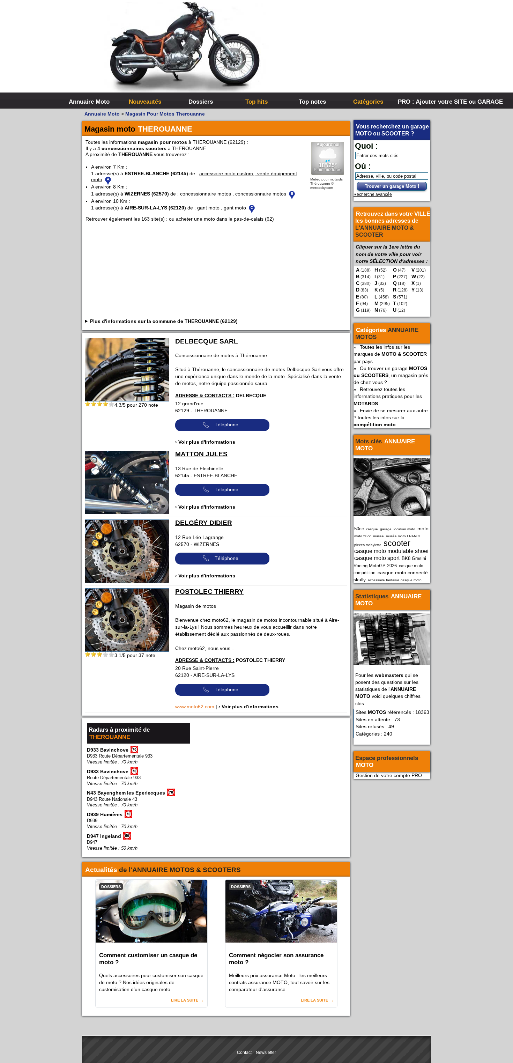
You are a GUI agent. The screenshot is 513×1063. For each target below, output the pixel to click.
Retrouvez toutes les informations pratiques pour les (388, 396)
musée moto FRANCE (403, 536)
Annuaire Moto (89, 101)
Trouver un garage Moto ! (392, 186)
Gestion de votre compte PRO (389, 775)
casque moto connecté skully (391, 576)
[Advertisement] (361, 52)
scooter (397, 543)
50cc (359, 528)
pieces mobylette (367, 545)
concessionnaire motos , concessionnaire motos (233, 194)
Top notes (312, 101)
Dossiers (200, 101)
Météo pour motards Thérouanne (326, 181)
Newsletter (266, 1052)
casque (372, 529)
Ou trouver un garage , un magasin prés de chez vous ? (391, 375)
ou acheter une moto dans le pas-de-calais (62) (221, 219)
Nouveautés (145, 101)
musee (378, 536)
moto (423, 528)
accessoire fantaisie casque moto (395, 580)
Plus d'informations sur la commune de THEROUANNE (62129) (164, 321)
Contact (244, 1052)
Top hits (256, 101)
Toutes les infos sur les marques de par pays (390, 354)
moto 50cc (362, 536)
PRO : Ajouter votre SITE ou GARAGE (425, 101)
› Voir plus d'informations (205, 442)
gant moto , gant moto (221, 208)
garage (386, 529)
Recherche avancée (373, 194)
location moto (404, 529)
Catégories (368, 101)
